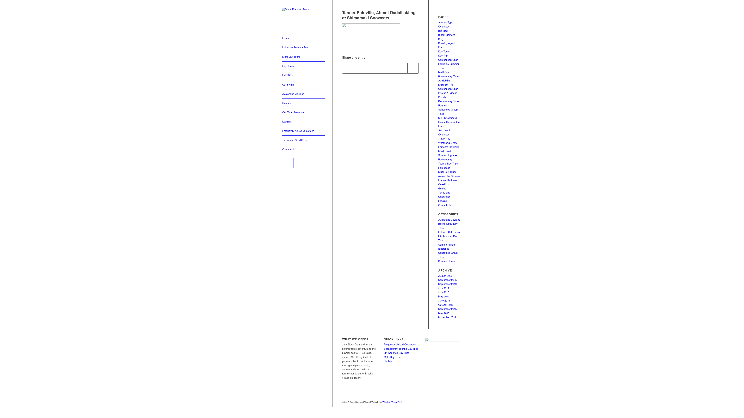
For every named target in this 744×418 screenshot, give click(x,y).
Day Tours (444, 51)
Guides (442, 188)
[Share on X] (358, 68)
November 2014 (447, 317)
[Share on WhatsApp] (369, 68)
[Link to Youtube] (322, 163)
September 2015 (447, 309)
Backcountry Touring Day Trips (401, 348)
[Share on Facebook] (347, 68)
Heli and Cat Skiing (449, 232)
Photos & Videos (447, 93)
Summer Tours (446, 261)
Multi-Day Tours (447, 172)
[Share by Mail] (413, 68)
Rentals (442, 105)
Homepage (444, 168)
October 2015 (445, 305)
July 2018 (443, 292)
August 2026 (445, 276)
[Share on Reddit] (402, 68)
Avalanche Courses (449, 176)
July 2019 (443, 288)
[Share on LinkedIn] (391, 68)
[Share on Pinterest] (380, 68)
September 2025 (447, 280)
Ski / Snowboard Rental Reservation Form (449, 122)
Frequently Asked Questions (400, 344)
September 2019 (447, 284)
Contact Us (444, 205)
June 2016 (444, 300)
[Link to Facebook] (284, 163)
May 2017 (443, 296)
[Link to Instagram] (303, 163)
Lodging (442, 201)
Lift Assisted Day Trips (396, 353)
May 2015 (443, 313)
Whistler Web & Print (392, 401)
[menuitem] (303, 38)
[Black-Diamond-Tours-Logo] (303, 15)
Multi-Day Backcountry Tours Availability (448, 76)
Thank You (444, 138)
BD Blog (443, 31)
